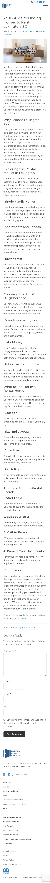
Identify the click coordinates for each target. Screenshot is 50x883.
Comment (9, 651)
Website (7, 707)
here (23, 618)
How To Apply (8, 826)
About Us (7, 782)
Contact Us (8, 843)
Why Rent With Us (11, 822)
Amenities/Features (11, 830)
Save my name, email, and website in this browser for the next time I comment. (24, 723)
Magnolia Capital (9, 851)
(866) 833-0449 (40, 2)
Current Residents (11, 791)
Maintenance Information (13, 800)
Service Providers (10, 835)
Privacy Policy (8, 860)
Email (7, 694)
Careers (6, 787)
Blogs (5, 808)
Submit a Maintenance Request (15, 804)
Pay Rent (6, 795)
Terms (5, 856)
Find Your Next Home (12, 817)
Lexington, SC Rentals (25, 627)
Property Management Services (17, 839)
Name (7, 681)
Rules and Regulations (12, 864)
